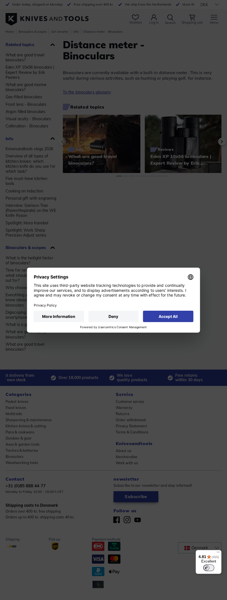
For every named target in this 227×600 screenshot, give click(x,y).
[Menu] (218, 553)
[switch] (208, 567)
